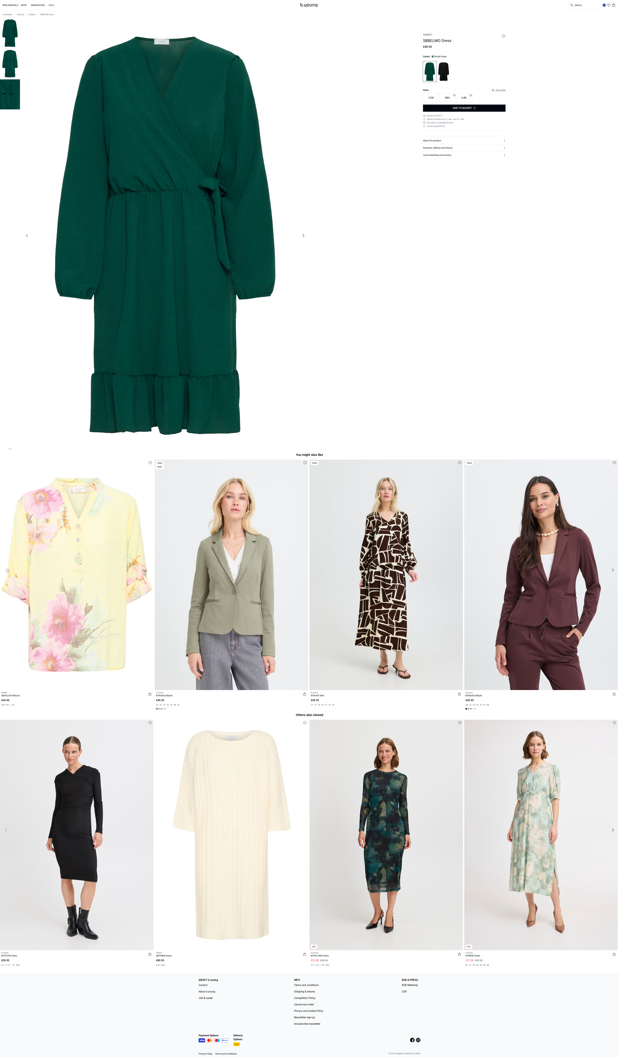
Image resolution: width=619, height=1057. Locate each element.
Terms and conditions (306, 985)
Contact (203, 985)
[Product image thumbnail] (10, 33)
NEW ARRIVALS (10, 5)
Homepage (7, 14)
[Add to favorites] (503, 36)
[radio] (431, 98)
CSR (404, 991)
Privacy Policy (205, 1053)
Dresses (32, 14)
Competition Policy (304, 998)
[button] (464, 140)
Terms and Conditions (226, 1053)
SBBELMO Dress (47, 14)
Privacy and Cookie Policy (308, 1010)
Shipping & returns (304, 991)
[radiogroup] (464, 98)
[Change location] (604, 5)
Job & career (206, 998)
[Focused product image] (165, 235)
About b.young (207, 991)
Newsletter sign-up (304, 1017)
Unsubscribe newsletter (307, 1023)
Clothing (20, 14)
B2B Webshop (410, 985)
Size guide (501, 90)
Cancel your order (304, 1004)
